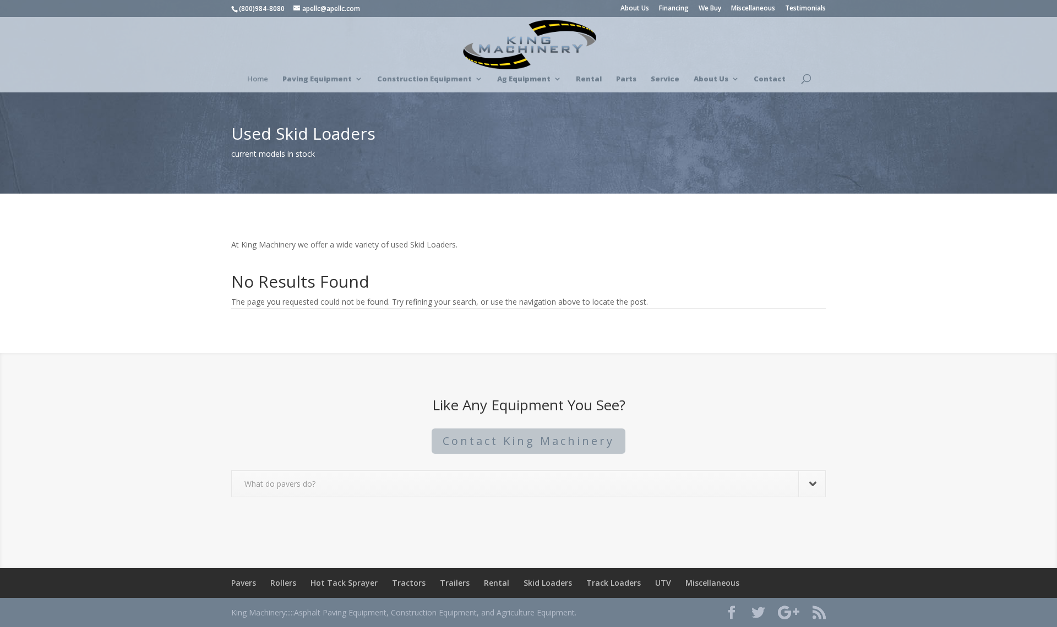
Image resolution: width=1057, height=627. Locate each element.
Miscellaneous (753, 9)
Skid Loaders (548, 583)
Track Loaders (613, 583)
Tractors (409, 583)
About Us (634, 9)
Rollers (283, 583)
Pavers (243, 583)
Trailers (455, 583)
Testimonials (805, 9)
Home (257, 79)
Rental (496, 583)
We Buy (710, 9)
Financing (674, 9)
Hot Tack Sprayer (344, 583)
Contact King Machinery (528, 440)
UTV (663, 583)
